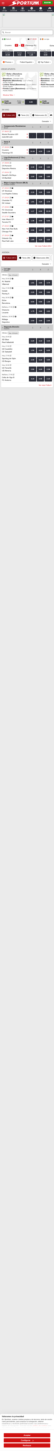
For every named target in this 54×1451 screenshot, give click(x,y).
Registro (47, 2)
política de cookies (40, 1426)
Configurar (25, 1440)
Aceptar (27, 1435)
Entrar (36, 2)
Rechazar (27, 1445)
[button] (4, 9)
